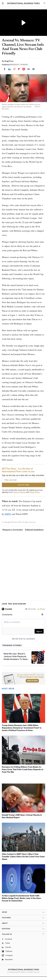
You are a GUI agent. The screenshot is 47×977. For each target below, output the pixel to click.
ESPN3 (8, 513)
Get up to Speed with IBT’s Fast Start (30, 675)
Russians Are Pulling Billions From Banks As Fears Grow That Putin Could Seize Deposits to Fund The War (22, 769)
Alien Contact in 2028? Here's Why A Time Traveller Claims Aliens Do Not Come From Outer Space (23, 856)
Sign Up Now (32, 681)
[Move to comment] (33, 69)
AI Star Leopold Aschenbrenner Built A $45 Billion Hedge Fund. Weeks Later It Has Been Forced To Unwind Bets (21, 898)
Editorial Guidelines (34, 530)
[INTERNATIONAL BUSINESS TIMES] (23, 4)
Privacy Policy (34, 492)
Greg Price (8, 61)
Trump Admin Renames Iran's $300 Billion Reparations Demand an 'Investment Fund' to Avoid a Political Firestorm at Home (21, 727)
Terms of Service (19, 492)
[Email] (28, 69)
